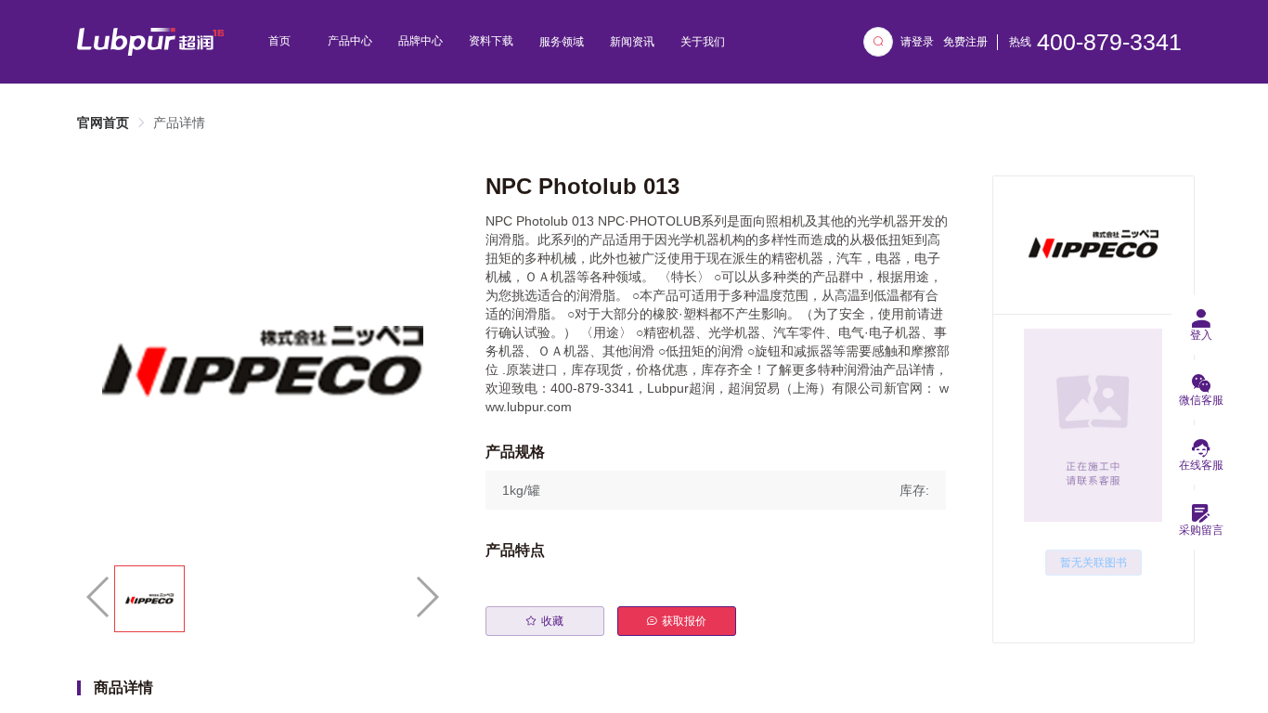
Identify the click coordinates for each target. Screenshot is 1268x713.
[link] (103, 122)
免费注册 (965, 41)
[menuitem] (279, 42)
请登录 (917, 41)
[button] (715, 490)
